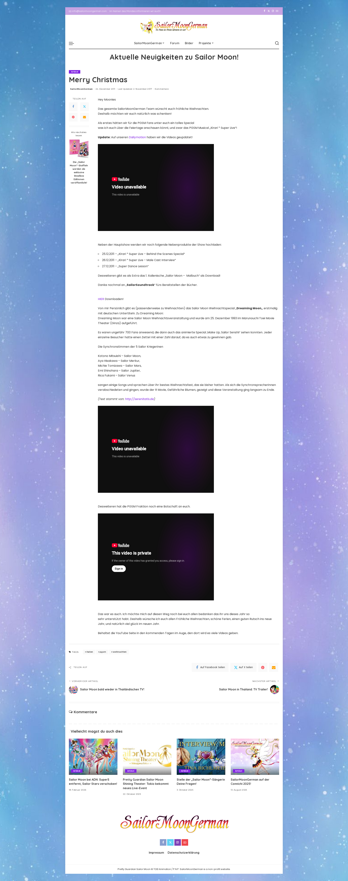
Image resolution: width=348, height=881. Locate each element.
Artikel (74, 71)
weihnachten (120, 652)
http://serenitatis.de (139, 399)
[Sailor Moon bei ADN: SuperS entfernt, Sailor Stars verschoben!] (93, 757)
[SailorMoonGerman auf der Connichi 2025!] (255, 757)
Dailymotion (138, 137)
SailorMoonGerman (81, 89)
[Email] (84, 117)
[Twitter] (269, 11)
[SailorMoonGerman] (174, 26)
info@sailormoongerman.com (89, 11)
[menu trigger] (73, 43)
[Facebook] (264, 11)
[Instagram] (273, 11)
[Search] (277, 43)
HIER (101, 299)
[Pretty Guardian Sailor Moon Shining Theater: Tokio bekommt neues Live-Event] (147, 757)
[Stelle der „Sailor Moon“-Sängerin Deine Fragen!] (201, 757)
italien (89, 652)
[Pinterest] (73, 117)
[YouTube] (277, 11)
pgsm (103, 652)
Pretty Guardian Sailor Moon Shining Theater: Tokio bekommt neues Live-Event (146, 784)
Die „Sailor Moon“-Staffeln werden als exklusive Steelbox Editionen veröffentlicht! (79, 172)
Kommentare (162, 89)
